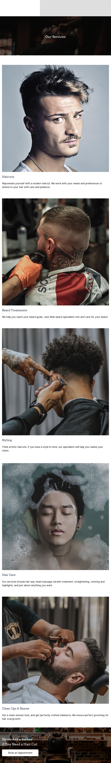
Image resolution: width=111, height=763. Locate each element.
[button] (20, 752)
